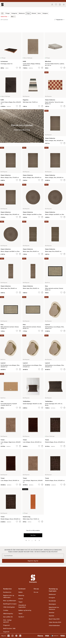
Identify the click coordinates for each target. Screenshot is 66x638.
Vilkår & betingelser (9, 607)
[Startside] (2, 4)
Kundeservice (7, 592)
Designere (45, 13)
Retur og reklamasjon (9, 600)
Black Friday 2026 (54, 619)
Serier (39, 13)
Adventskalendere (54, 625)
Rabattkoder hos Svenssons (54, 608)
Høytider (51, 616)
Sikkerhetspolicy (8, 613)
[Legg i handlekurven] (20, 68)
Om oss (36, 592)
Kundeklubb (52, 601)
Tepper (20, 602)
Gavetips (51, 612)
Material (34, 13)
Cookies (5, 610)
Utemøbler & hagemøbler (22, 606)
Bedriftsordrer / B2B (9, 628)
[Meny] (64, 4)
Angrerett (6, 631)
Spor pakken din (8, 617)
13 (35, 540)
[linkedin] (20, 636)
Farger (28, 13)
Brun (12, 16)
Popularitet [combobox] (59, 19)
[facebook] (9, 636)
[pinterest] (16, 636)
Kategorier (14, 13)
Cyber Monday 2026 (55, 622)
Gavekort (21, 617)
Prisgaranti (6, 625)
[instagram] (12, 636)
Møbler (20, 592)
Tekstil (20, 613)
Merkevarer (22, 13)
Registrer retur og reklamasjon (8, 596)
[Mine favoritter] (56, 4)
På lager (7, 13)
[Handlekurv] (60, 4)
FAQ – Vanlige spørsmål (7, 621)
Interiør (20, 598)
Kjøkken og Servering (24, 610)
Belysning (21, 595)
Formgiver (52, 597)
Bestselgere (52, 604)
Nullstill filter (4, 16)
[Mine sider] (52, 4)
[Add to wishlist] (17, 68)
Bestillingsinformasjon (9, 604)
